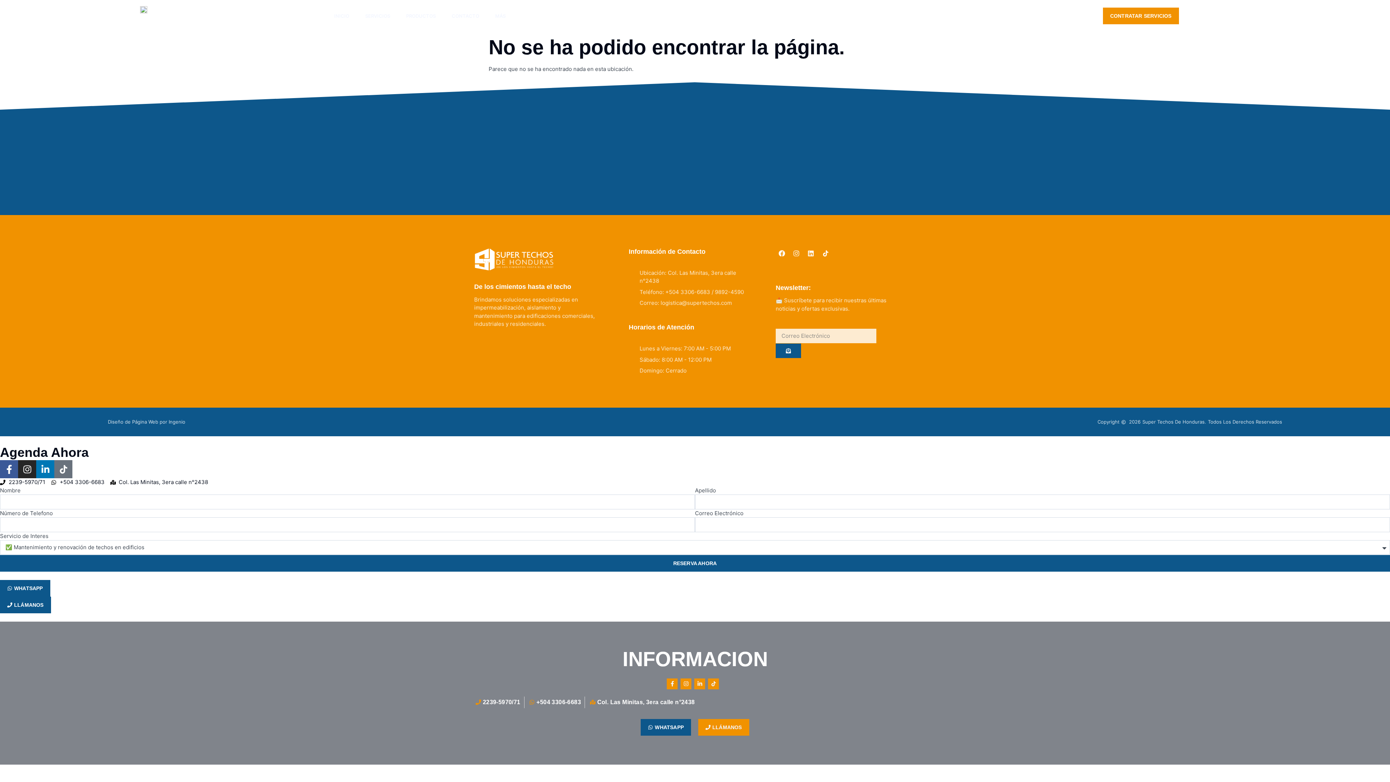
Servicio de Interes (24, 536)
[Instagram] (796, 253)
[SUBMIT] (788, 351)
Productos (421, 16)
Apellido (705, 490)
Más (500, 16)
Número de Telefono (26, 513)
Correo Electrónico (719, 513)
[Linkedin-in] (45, 469)
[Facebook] (781, 253)
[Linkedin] (811, 253)
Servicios (377, 16)
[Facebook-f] (9, 469)
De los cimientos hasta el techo (522, 286)
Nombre (10, 490)
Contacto (465, 16)
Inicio (341, 16)
